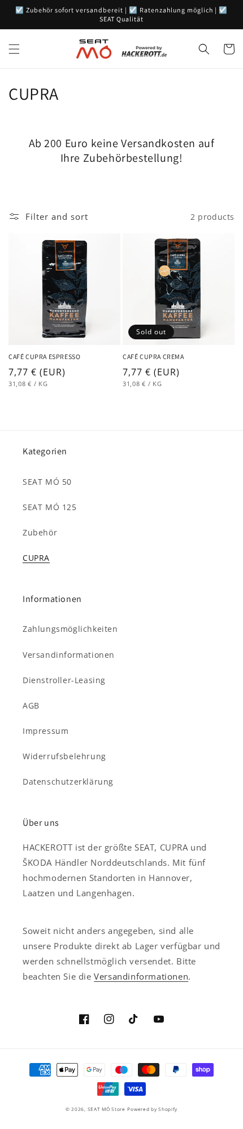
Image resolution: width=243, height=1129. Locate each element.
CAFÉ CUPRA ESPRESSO (44, 356)
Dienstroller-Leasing (64, 680)
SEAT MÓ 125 (50, 507)
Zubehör (40, 532)
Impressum (45, 730)
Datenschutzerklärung (68, 781)
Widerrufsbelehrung (64, 756)
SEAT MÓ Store (106, 1109)
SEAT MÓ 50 (47, 481)
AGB (31, 705)
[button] (14, 49)
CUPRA (36, 557)
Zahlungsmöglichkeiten (70, 628)
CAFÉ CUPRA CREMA (153, 356)
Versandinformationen (69, 654)
